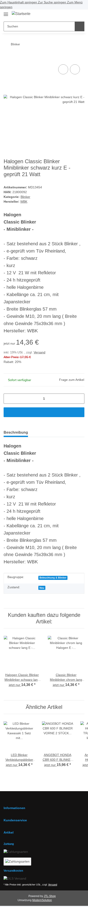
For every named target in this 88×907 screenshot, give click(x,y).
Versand (39, 352)
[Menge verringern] (9, 399)
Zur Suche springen (52, 2)
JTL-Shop (50, 896)
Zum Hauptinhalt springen (19, 2)
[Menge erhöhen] (79, 399)
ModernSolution (42, 900)
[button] (66, 14)
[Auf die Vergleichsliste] (63, 69)
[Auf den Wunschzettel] (75, 69)
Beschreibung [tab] (16, 432)
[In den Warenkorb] (7, 56)
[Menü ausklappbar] (6, 12)
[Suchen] (79, 26)
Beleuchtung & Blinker (52, 577)
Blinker (25, 197)
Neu (41, 587)
